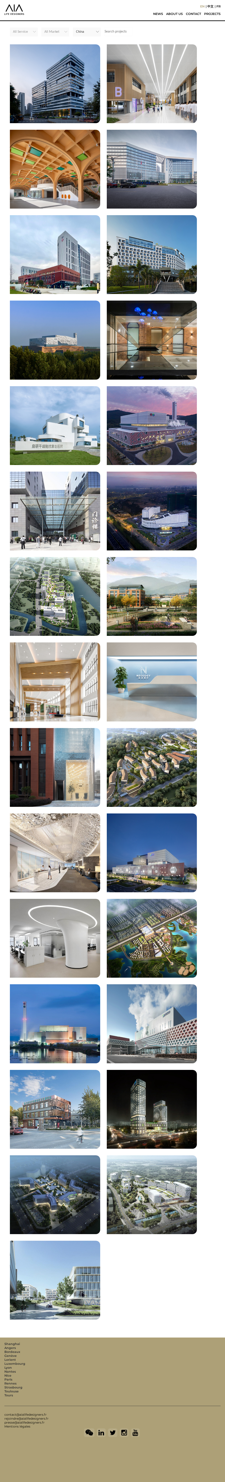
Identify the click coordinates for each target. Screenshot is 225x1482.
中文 (210, 6)
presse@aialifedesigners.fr (24, 1422)
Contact (193, 14)
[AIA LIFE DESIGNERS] (34, 6)
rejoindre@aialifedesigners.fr (26, 1419)
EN (202, 6)
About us (174, 14)
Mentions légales (17, 1426)
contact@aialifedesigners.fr (25, 1415)
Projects (212, 14)
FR (218, 6)
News (158, 14)
